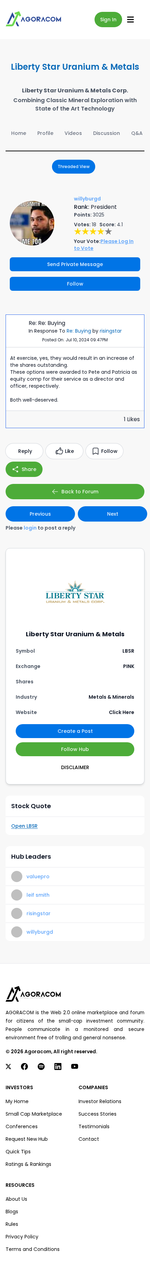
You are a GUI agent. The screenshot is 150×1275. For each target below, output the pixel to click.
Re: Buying (79, 330)
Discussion (106, 133)
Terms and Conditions (33, 1249)
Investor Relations (99, 1101)
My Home (17, 1101)
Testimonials (94, 1126)
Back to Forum (79, 491)
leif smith (38, 894)
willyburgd (40, 931)
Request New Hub (27, 1139)
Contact (88, 1139)
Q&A (137, 133)
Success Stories (97, 1113)
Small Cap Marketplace (34, 1113)
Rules (12, 1224)
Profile (45, 133)
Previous (40, 513)
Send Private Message (75, 264)
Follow (75, 283)
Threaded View (74, 166)
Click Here (121, 712)
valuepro (38, 876)
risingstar (111, 330)
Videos (73, 133)
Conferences (22, 1126)
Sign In (108, 19)
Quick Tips (18, 1151)
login (30, 527)
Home (18, 133)
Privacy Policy (22, 1236)
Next (112, 513)
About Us (16, 1199)
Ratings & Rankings (28, 1164)
